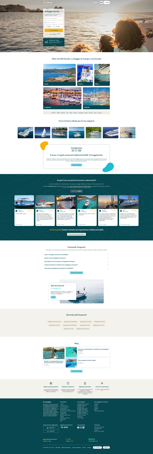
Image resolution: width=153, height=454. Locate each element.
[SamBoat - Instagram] (81, 427)
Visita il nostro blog (76, 371)
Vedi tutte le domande (76, 272)
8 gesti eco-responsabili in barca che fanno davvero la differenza (53, 361)
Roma (71, 112)
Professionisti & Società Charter (68, 410)
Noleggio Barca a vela (82, 408)
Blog (61, 420)
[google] (68, 439)
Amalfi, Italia (38, 224)
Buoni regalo (63, 412)
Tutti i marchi (80, 417)
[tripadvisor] (92, 439)
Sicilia (86, 112)
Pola (67, 112)
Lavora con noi (63, 405)
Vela (58, 26)
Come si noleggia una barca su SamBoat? (56, 254)
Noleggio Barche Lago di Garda (54, 321)
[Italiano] (101, 2)
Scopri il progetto (76, 165)
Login (107, 2)
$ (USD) (106, 447)
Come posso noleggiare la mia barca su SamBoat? (58, 268)
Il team (61, 404)
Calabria (96, 408)
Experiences (63, 419)
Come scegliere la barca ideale (87, 360)
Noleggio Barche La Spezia (85, 321)
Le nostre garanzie (64, 406)
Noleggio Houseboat (82, 412)
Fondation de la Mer (65, 417)
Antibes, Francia (60, 224)
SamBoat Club (63, 413)
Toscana (91, 112)
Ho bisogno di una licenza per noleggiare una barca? (59, 261)
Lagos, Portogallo (102, 224)
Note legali (58, 447)
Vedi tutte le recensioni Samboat (76, 234)
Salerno (75, 112)
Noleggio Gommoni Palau (85, 325)
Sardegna (81, 112)
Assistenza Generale (99, 427)
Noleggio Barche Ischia (68, 328)
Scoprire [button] (95, 2)
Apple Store (52, 427)
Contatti (96, 429)
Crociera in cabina (81, 415)
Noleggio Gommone (81, 405)
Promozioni (80, 416)
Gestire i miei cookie (99, 431)
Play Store (52, 431)
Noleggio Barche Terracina (54, 325)
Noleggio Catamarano (82, 409)
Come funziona (97, 428)
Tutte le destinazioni (99, 410)
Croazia (99, 112)
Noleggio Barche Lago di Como (83, 328)
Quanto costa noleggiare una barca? (55, 258)
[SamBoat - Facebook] (78, 427)
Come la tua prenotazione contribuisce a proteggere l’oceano (93, 349)
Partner (84, 447)
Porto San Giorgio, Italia (125, 224)
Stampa (62, 416)
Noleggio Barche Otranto (99, 321)
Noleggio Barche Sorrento (98, 325)
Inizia (53, 297)
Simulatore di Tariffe (65, 409)
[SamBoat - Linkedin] (83, 427)
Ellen (47, 364)
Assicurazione (63, 408)
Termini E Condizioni (76, 447)
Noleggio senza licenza (82, 413)
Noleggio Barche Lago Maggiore (70, 321)
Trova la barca (54, 30)
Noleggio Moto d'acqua (82, 410)
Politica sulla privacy (66, 447)
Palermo (63, 112)
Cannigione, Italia (81, 224)
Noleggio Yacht (80, 406)
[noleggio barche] (47, 2)
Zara (95, 112)
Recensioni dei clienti (65, 415)
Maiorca (54, 112)
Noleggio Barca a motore (83, 404)
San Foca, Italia (18, 224)
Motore (49, 26)
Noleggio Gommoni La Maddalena (70, 325)
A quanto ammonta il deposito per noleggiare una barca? (61, 265)
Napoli (58, 112)
